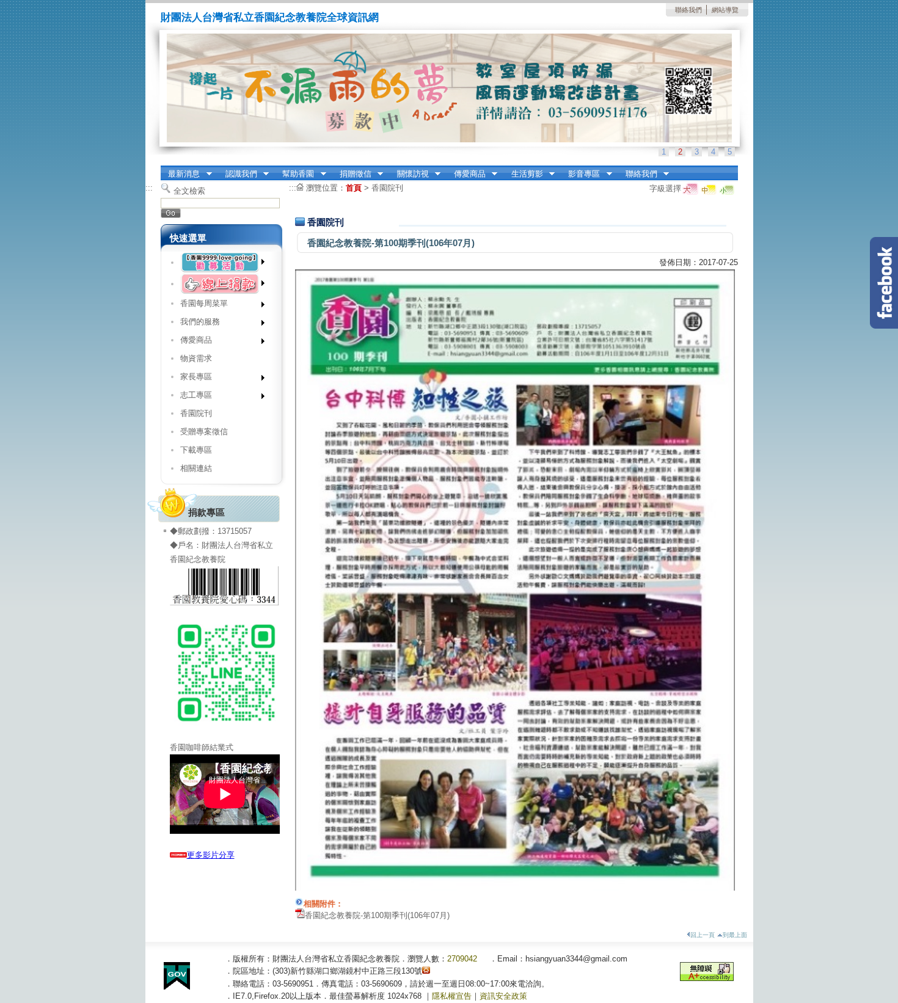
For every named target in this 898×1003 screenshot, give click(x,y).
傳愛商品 (466, 174)
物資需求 (196, 358)
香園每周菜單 (199, 306)
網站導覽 (725, 9)
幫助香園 (295, 174)
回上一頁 (702, 935)
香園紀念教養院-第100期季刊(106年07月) (377, 915)
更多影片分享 (211, 854)
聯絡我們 (688, 9)
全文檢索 (189, 190)
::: (149, 187)
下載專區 (196, 449)
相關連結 (196, 468)
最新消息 (180, 174)
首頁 (354, 187)
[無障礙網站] (707, 978)
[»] (221, 262)
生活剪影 (523, 174)
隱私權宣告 (452, 996)
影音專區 (580, 174)
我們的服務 (195, 324)
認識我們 (237, 174)
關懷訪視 (409, 174)
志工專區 (191, 397)
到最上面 (735, 935)
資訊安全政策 (503, 996)
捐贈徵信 (351, 174)
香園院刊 (196, 413)
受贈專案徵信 (204, 431)
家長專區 (191, 379)
